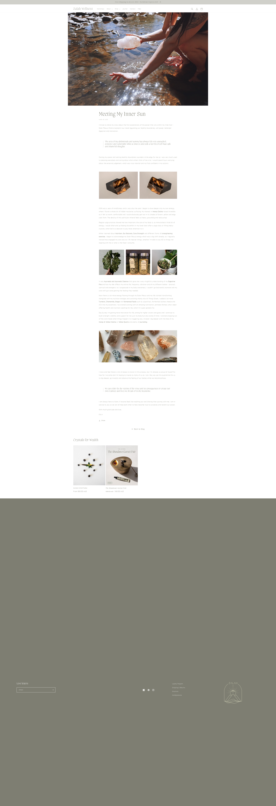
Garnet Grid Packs (80, 488)
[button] (109, 9)
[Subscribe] (53, 689)
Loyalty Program (177, 684)
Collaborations (177, 695)
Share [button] (103, 420)
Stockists (175, 691)
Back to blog (139, 429)
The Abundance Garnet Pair (116, 488)
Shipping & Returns (178, 687)
